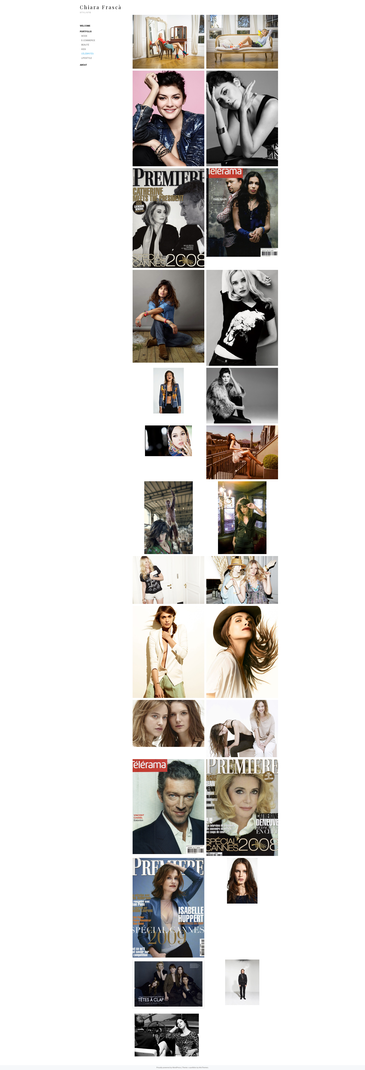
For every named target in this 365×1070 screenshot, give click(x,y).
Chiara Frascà (101, 7)
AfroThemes (203, 1068)
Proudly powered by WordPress (168, 1068)
